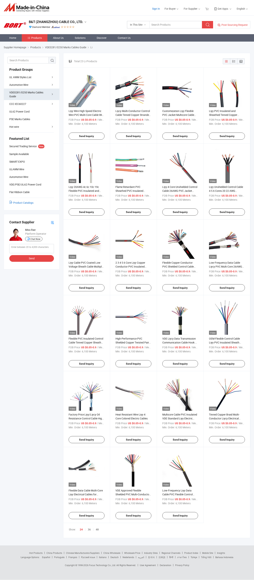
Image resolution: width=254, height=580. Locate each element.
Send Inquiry (86, 136)
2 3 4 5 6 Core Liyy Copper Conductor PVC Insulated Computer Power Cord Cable (131, 266)
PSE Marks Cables (19, 119)
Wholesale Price (132, 552)
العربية (141, 557)
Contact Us (124, 38)
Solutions (80, 38)
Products (36, 38)
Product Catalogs (23, 202)
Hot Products (36, 552)
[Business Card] (52, 222)
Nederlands (128, 557)
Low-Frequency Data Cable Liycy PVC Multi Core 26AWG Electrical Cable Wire (225, 266)
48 (97, 529)
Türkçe (194, 557)
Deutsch (114, 557)
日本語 (162, 557)
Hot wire (14, 126)
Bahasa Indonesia (224, 557)
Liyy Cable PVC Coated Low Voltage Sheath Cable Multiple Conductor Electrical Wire (86, 266)
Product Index (191, 552)
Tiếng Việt (206, 557)
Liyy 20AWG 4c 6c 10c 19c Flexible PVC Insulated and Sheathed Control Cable (84, 190)
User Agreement (148, 565)
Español (46, 557)
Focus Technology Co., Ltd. (102, 565)
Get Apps (223, 8)
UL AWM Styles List (20, 77)
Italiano (103, 557)
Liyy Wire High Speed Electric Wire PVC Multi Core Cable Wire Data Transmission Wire (86, 114)
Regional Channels (171, 552)
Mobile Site (207, 552)
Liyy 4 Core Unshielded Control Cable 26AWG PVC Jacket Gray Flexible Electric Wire (179, 190)
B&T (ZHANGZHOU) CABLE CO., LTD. (56, 22)
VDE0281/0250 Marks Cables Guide (26, 94)
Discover (102, 38)
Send (32, 258)
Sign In (156, 8)
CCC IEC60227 (17, 104)
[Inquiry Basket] (207, 8)
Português (59, 557)
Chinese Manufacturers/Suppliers (82, 552)
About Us (58, 38)
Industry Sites (151, 552)
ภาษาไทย (182, 557)
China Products (54, 552)
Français (72, 557)
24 (81, 529)
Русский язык (88, 557)
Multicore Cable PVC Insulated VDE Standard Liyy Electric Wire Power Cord (179, 418)
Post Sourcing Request (234, 25)
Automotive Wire (18, 85)
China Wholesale (111, 552)
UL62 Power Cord (19, 111)
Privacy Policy (182, 565)
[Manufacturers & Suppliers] (28, 7)
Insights (221, 552)
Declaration (165, 565)
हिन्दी (171, 557)
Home (12, 38)
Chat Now (35, 238)
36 (89, 529)
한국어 (151, 557)
